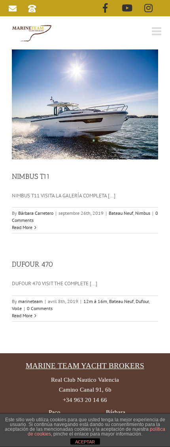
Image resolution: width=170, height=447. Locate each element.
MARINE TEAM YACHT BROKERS (85, 366)
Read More (22, 227)
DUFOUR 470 (32, 264)
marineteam (30, 301)
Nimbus (142, 213)
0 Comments (40, 308)
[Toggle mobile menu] (157, 31)
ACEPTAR (85, 441)
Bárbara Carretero (35, 213)
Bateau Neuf (121, 213)
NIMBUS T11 (31, 176)
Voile (17, 308)
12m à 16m (95, 301)
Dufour (142, 301)
